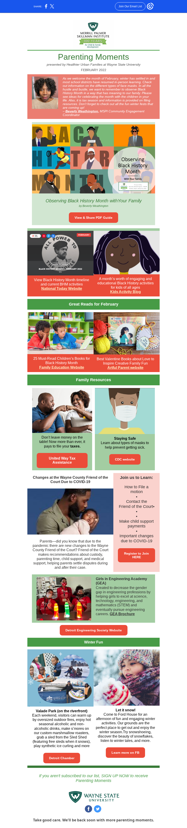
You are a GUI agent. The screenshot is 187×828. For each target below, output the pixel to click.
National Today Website (61, 289)
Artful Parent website (125, 368)
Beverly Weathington (81, 111)
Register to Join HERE (136, 555)
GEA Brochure (122, 614)
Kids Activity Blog (125, 292)
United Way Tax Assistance (62, 460)
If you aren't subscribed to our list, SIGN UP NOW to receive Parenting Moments (93, 778)
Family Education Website (61, 367)
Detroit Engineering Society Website (93, 630)
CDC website (125, 459)
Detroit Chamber (61, 758)
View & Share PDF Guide (93, 217)
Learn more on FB (125, 752)
